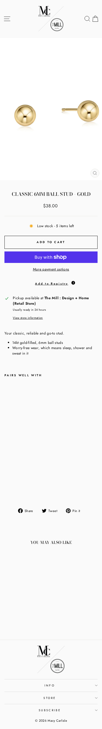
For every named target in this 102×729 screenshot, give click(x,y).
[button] (51, 282)
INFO (49, 685)
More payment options (51, 269)
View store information (28, 318)
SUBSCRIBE (50, 710)
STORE (49, 698)
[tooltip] (73, 283)
